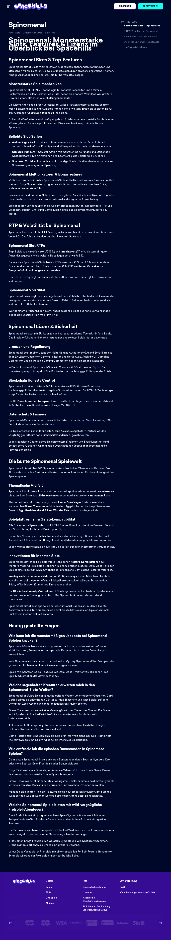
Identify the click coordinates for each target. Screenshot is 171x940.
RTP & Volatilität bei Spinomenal (141, 31)
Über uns (87, 892)
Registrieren (150, 6)
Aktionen (50, 903)
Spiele (49, 886)
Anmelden (125, 6)
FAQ (122, 886)
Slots (48, 892)
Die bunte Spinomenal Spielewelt (141, 41)
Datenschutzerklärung (94, 886)
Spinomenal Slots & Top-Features (142, 25)
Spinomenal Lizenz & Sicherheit (140, 36)
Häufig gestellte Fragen (136, 47)
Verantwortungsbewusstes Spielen (138, 892)
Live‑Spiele (51, 897)
